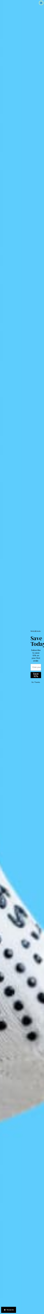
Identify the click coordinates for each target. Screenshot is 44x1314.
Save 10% (36, 675)
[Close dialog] (41, 3)
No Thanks (36, 682)
